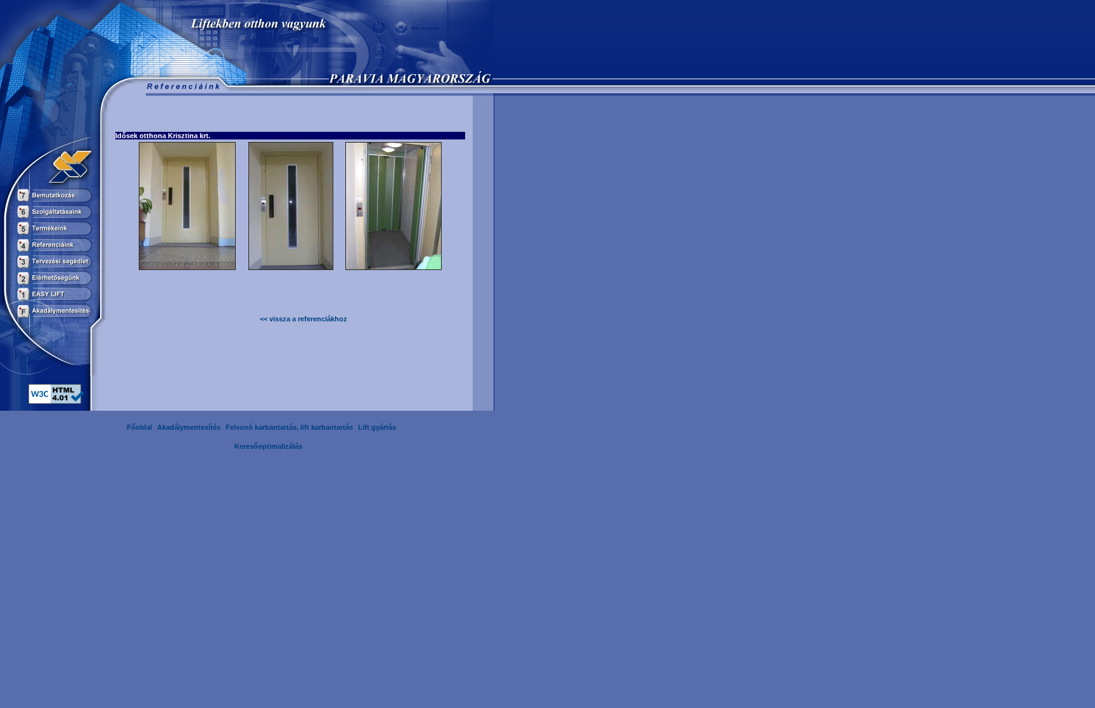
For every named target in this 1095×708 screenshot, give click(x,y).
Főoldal (139, 427)
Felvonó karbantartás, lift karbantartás (289, 427)
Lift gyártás (377, 427)
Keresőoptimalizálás (268, 446)
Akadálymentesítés (189, 427)
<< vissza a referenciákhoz (303, 319)
